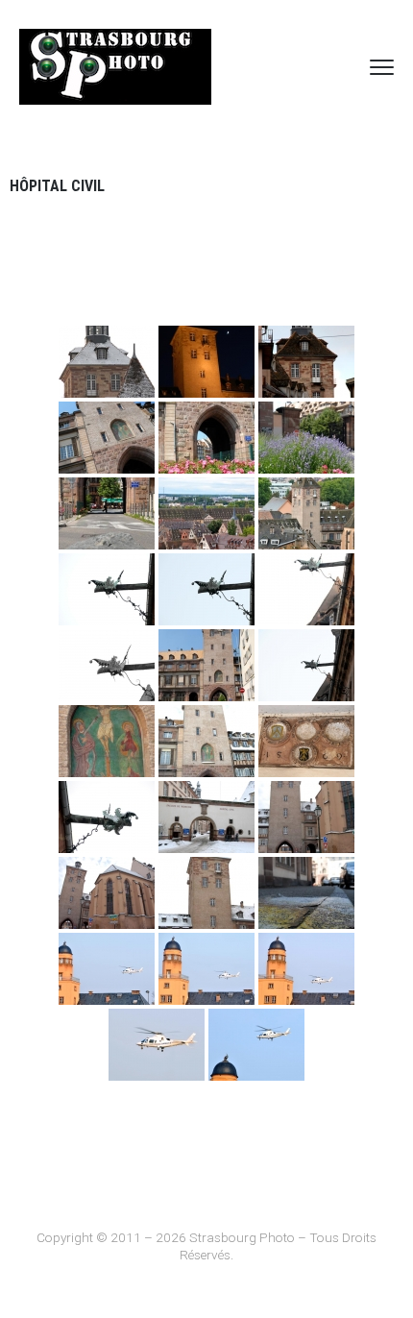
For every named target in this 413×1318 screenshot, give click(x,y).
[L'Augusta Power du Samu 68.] (157, 1045)
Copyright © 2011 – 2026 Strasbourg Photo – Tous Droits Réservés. (206, 1246)
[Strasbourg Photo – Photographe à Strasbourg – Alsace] (115, 67)
